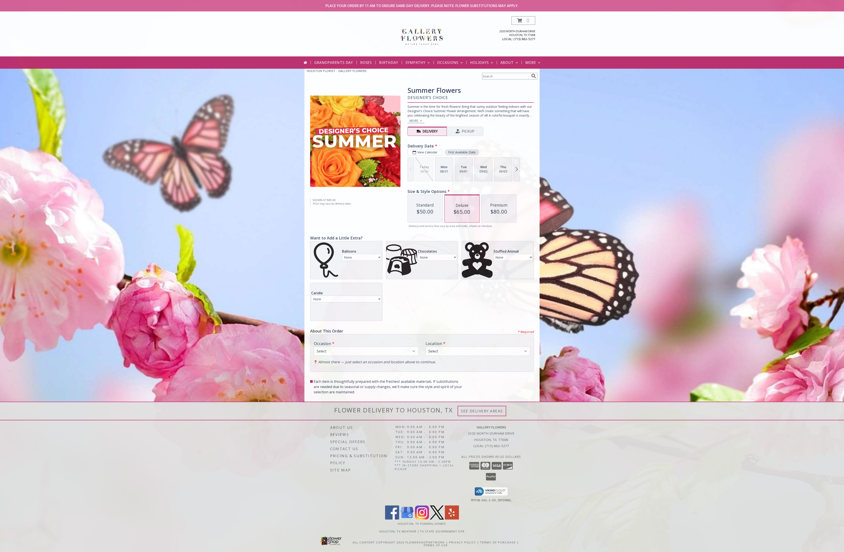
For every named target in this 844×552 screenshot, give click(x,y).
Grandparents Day (333, 62)
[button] (523, 20)
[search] (533, 76)
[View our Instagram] (422, 518)
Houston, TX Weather (398, 531)
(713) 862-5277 (524, 39)
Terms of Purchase (498, 542)
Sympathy (416, 62)
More (530, 62)
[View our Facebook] (392, 518)
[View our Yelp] (452, 518)
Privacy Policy (462, 542)
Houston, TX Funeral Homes (422, 524)
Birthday (388, 62)
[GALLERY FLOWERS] (422, 36)
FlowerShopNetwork (425, 542)
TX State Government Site (442, 531)
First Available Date (462, 152)
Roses (366, 62)
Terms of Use (436, 545)
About (507, 62)
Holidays (479, 62)
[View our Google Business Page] (407, 518)
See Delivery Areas (482, 411)
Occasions (447, 62)
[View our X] (437, 518)
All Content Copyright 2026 (378, 542)
